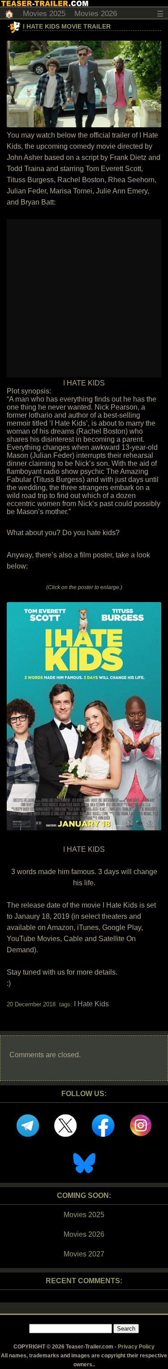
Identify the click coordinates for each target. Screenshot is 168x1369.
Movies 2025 (44, 13)
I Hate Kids (91, 1004)
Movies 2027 (84, 1254)
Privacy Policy (136, 1347)
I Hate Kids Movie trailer (67, 26)
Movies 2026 (95, 13)
